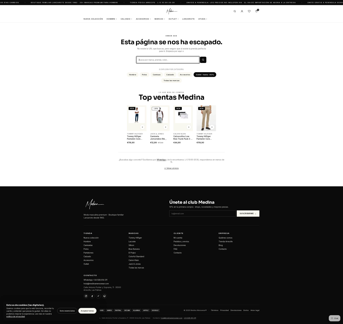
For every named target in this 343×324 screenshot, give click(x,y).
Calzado (126, 19)
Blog (221, 245)
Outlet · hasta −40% (205, 75)
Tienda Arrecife (226, 241)
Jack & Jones (135, 264)
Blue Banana (134, 249)
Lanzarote (188, 19)
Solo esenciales (67, 311)
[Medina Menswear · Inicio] (171, 11)
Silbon (131, 245)
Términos (214, 310)
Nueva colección (91, 238)
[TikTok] (98, 296)
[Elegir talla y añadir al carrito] (142, 127)
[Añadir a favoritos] (142, 108)
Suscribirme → (248, 214)
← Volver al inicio (171, 168)
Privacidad (224, 310)
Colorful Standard (136, 256)
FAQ (175, 249)
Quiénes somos (225, 238)
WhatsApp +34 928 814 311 (95, 280)
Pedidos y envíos (181, 241)
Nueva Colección (93, 19)
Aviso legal (255, 310)
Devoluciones (180, 245)
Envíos (246, 310)
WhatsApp (161, 160)
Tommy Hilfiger (135, 238)
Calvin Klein (134, 260)
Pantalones (88, 253)
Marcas (160, 19)
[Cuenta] (242, 11)
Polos (144, 75)
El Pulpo (132, 253)
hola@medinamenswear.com (96, 283)
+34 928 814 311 (190, 318)
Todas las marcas (171, 80)
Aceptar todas (87, 311)
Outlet (174, 19)
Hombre (112, 19)
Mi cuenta (178, 238)
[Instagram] (86, 296)
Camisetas (88, 245)
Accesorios (143, 19)
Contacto (178, 253)
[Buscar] (235, 11)
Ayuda (202, 19)
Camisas (157, 75)
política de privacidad (15, 316)
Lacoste (132, 241)
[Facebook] (92, 296)
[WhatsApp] (104, 296)
